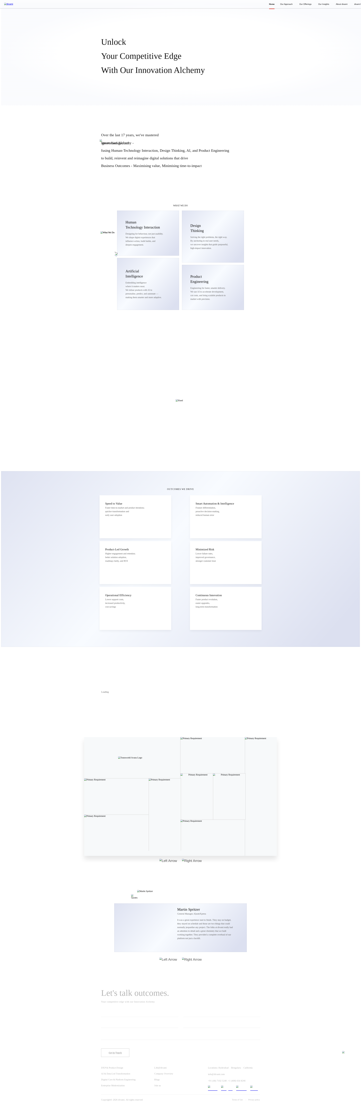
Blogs (157, 1079)
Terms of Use (237, 1100)
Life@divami (160, 1068)
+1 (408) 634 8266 (237, 1081)
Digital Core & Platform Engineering (118, 1079)
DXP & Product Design (112, 1068)
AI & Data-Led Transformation (115, 1073)
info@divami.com (216, 1074)
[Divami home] (8, 4)
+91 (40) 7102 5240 (217, 1081)
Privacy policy (254, 1100)
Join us (157, 1085)
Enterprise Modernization (113, 1085)
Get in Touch (115, 1052)
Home (272, 4)
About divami (341, 4)
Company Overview (163, 1073)
